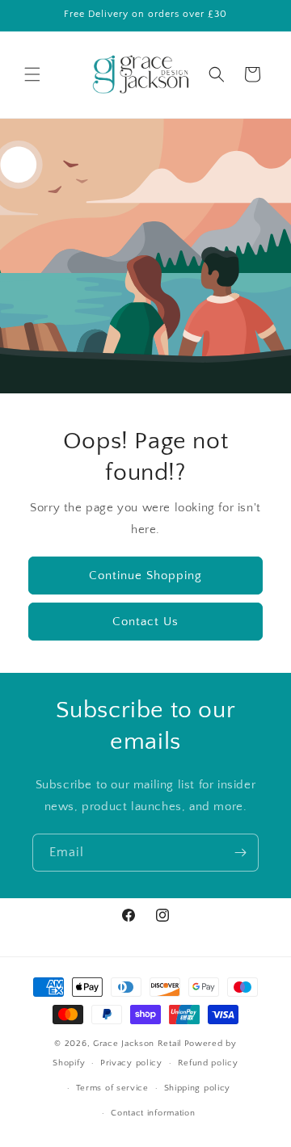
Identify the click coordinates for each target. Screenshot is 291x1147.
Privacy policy (131, 1063)
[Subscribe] (240, 853)
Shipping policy (197, 1088)
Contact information (153, 1113)
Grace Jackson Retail (137, 1043)
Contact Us (145, 621)
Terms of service (112, 1088)
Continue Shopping (145, 575)
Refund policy (208, 1063)
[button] (32, 74)
